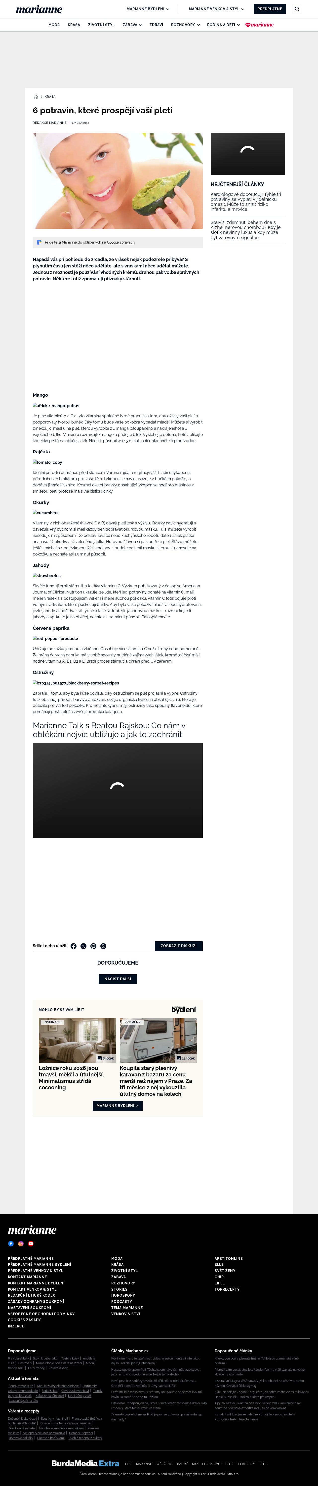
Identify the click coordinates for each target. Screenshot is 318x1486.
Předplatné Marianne (31, 1259)
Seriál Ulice (49, 1391)
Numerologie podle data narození (59, 1363)
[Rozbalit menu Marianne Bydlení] (166, 8)
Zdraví (156, 25)
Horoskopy (123, 1295)
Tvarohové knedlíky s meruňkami (61, 1428)
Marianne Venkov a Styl (214, 9)
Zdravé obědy (58, 1368)
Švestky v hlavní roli (54, 1418)
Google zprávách (121, 242)
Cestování (25, 1363)
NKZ (195, 1464)
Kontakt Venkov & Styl (32, 1289)
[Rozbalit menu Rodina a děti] (237, 24)
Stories (119, 1289)
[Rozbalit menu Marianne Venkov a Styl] (241, 8)
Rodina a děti (221, 25)
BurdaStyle (212, 1464)
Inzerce (16, 1326)
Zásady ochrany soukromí (36, 1302)
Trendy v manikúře (20, 1386)
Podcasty (121, 1302)
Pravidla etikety (18, 1358)
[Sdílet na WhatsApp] (103, 946)
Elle (219, 1265)
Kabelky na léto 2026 (50, 1396)
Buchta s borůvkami (51, 1438)
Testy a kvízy (70, 1358)
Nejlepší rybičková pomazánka (44, 1433)
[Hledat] (297, 9)
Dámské (182, 1464)
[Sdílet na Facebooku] (74, 946)
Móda (54, 25)
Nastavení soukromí (29, 1308)
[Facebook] (11, 1244)
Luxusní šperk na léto (23, 1400)
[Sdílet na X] (83, 946)
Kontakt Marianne (27, 1277)
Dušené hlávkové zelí (22, 1418)
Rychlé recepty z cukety (85, 1438)
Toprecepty (227, 1289)
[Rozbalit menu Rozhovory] (197, 24)
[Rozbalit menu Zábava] (139, 24)
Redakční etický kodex (31, 1295)
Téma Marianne (127, 1308)
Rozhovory (183, 25)
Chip (219, 1277)
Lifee (220, 1283)
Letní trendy (36, 1368)
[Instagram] (21, 1244)
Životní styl (101, 25)
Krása (74, 25)
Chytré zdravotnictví (75, 1391)
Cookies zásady (24, 1320)
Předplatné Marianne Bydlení (39, 1265)
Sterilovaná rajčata (22, 1428)
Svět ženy (225, 1271)
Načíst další (118, 979)
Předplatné (270, 9)
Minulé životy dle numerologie (58, 1386)
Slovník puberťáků (45, 1358)
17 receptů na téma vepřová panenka (65, 1423)
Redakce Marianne (50, 123)
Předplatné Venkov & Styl (35, 1271)
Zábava (130, 25)
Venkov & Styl (126, 1314)
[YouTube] (31, 1244)
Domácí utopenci (81, 1433)
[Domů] (43, 9)
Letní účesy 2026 (79, 1396)
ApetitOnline (229, 1259)
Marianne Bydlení (145, 9)
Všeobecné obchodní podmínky (41, 1314)
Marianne (144, 1464)
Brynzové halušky (21, 1438)
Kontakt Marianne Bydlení (36, 1283)
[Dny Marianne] (259, 24)
